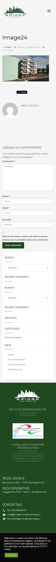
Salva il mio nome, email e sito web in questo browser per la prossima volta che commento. (25, 238)
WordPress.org (14, 369)
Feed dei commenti (17, 364)
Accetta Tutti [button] (11, 555)
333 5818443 (18, 510)
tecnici (8, 47)
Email (5, 207)
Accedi (11, 354)
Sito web (6, 219)
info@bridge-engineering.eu (23, 514)
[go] (47, 268)
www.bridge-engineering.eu (23, 518)
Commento (8, 161)
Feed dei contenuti (16, 359)
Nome (6, 196)
